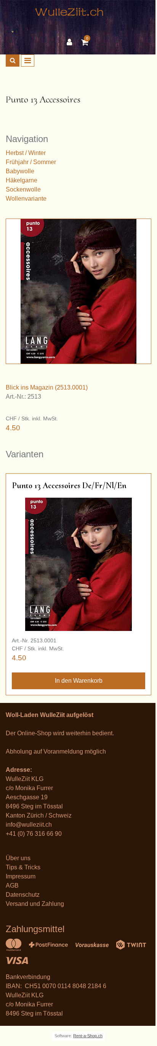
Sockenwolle (23, 189)
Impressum (20, 876)
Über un (16, 858)
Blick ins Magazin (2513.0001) (47, 387)
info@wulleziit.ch (29, 824)
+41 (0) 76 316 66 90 (34, 833)
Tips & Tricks (23, 867)
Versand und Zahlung (35, 904)
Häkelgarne (21, 180)
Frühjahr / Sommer (31, 162)
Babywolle (20, 171)
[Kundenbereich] (71, 42)
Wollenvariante (26, 198)
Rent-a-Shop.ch (88, 1035)
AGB (12, 885)
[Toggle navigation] (27, 60)
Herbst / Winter (26, 153)
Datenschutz (23, 894)
